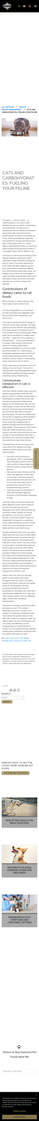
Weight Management (12, 110)
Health (22, 107)
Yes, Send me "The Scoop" (15, 773)
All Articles (8, 107)
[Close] (36, 1095)
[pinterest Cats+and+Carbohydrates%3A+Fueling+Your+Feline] (15, 691)
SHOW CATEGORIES (36, 458)
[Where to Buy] (29, 6)
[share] (18, 691)
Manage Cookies (19, 1111)
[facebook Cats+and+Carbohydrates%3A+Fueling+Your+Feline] (11, 691)
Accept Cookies (19, 1117)
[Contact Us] (24, 6)
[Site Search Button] (19, 6)
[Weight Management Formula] (19, 639)
